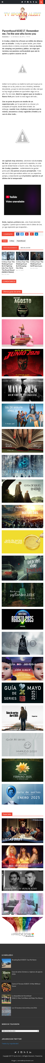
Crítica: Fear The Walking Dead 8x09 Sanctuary (36, 264)
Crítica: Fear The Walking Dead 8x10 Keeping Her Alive (22, 265)
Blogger (14, 1060)
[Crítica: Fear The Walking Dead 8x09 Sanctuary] (36, 256)
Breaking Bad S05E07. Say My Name (24, 960)
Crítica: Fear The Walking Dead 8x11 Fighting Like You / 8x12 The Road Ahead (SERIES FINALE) (8, 267)
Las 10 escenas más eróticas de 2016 (24, 1008)
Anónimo (5, 37)
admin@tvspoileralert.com (25, 1060)
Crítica (12, 241)
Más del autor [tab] (25, 248)
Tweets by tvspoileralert (10, 1043)
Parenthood (21, 241)
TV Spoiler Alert (16, 1056)
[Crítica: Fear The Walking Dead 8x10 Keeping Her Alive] (22, 256)
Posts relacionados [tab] (10, 248)
